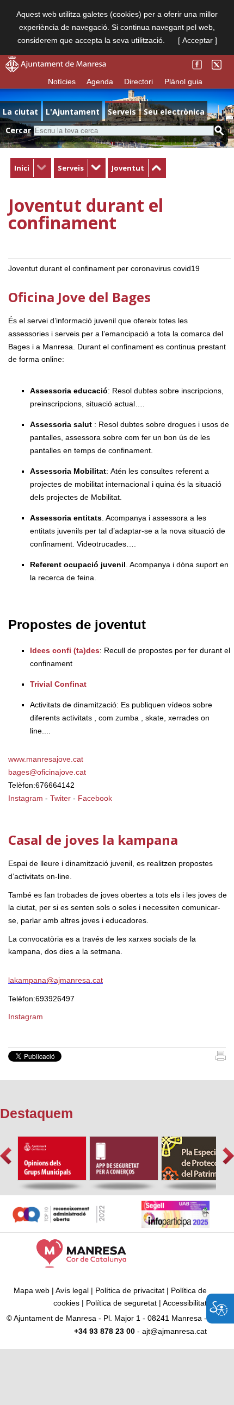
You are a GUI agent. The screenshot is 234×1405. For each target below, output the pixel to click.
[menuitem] (30, 168)
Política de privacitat (129, 1290)
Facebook (95, 798)
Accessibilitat (185, 1303)
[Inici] (220, 1057)
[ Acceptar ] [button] (197, 40)
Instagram (25, 798)
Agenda (100, 81)
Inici (21, 168)
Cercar (18, 130)
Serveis (71, 168)
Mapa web (32, 1290)
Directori (138, 81)
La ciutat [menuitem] (20, 111)
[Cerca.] (219, 131)
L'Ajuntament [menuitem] (73, 111)
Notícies (62, 81)
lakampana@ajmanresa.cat (55, 980)
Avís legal (72, 1290)
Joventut (128, 168)
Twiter (60, 798)
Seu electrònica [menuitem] (174, 111)
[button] (5, 1155)
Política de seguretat (121, 1303)
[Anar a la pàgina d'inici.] (55, 69)
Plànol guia (183, 81)
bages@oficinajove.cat (47, 772)
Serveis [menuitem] (122, 111)
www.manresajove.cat (45, 759)
